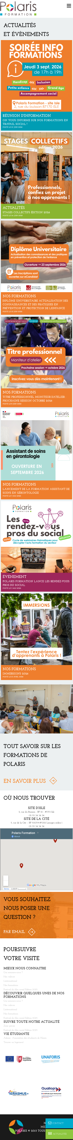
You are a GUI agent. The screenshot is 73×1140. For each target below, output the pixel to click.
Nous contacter (56, 1123)
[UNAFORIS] (52, 1059)
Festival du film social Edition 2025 (21, 989)
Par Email (14, 932)
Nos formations (11, 985)
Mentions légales (55, 1127)
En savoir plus (25, 781)
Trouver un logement (14, 1042)
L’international (10, 981)
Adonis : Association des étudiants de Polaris (25, 1038)
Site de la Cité (36, 819)
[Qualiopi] (52, 1092)
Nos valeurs (9, 976)
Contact (58, 1123)
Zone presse (9, 1026)
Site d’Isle (36, 808)
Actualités (60, 1134)
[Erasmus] (20, 1092)
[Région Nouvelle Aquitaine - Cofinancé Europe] (20, 1059)
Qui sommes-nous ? (13, 972)
